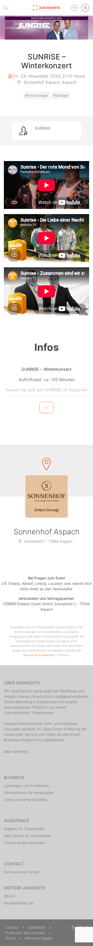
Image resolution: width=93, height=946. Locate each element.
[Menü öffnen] (74, 8)
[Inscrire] (85, 8)
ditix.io (9, 896)
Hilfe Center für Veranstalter (27, 836)
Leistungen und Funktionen (26, 785)
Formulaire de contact (22, 872)
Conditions (37, 927)
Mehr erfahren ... (18, 751)
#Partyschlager (36, 95)
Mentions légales (39, 938)
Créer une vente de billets (25, 799)
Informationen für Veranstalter (29, 792)
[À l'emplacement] (46, 496)
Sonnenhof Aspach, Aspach (49, 82)
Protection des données (25, 932)
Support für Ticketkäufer (24, 829)
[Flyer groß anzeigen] (46, 28)
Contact (12, 927)
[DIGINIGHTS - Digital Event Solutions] (46, 8)
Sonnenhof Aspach (47, 531)
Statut (11, 938)
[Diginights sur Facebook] (72, 927)
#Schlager (60, 95)
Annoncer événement (39, 655)
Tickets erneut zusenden (24, 843)
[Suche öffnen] (5, 8)
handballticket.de (18, 903)
